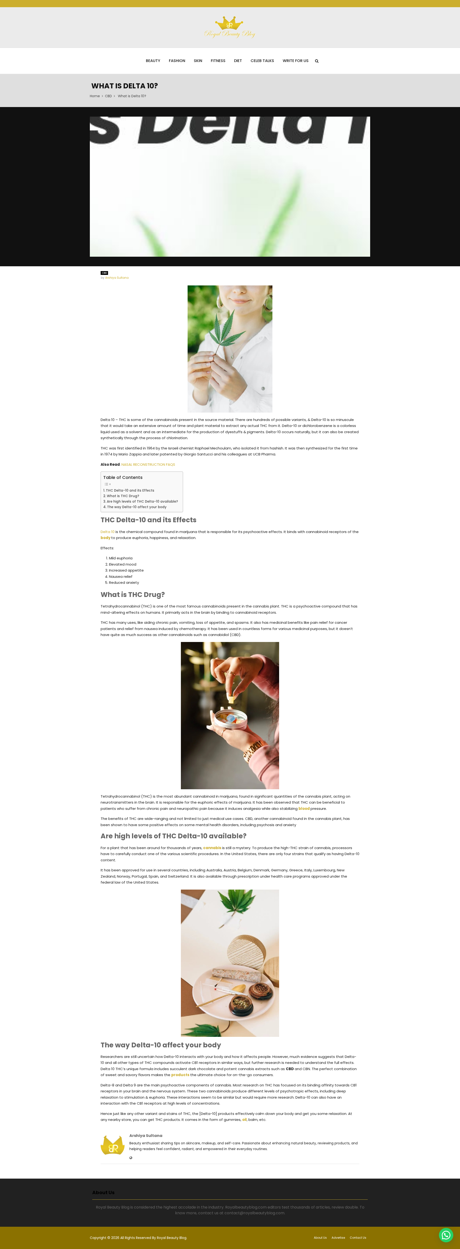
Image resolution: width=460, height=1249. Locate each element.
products (180, 1074)
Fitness (218, 60)
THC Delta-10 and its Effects (130, 490)
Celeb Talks (262, 60)
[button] (446, 1235)
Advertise (338, 1238)
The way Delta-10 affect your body (137, 507)
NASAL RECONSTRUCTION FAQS (148, 464)
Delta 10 (108, 531)
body (106, 537)
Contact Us (358, 1238)
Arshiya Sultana (117, 278)
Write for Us (296, 60)
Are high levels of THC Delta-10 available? (142, 501)
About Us (320, 1238)
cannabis (212, 847)
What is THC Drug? (123, 496)
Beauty (153, 60)
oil (244, 1119)
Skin (198, 60)
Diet (238, 60)
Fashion (177, 60)
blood (304, 808)
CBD (104, 273)
